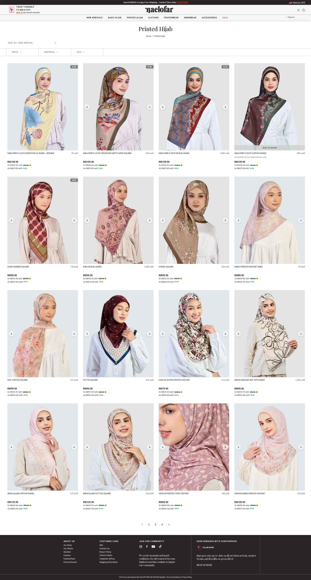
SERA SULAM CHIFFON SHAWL (20, 493)
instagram (140, 547)
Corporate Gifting (107, 559)
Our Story (67, 545)
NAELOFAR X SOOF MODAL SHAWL (174, 153)
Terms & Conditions (173, 577)
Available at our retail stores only (250, 157)
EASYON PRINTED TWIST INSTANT (174, 493)
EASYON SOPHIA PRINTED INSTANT (174, 380)
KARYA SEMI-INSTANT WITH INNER (249, 380)
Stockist (67, 552)
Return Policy (105, 552)
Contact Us (104, 548)
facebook (146, 547)
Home (149, 36)
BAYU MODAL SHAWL (92, 267)
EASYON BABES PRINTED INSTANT (249, 493)
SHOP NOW (175, 2)
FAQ (101, 545)
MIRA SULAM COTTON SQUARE (97, 493)
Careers (67, 555)
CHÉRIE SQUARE (166, 267)
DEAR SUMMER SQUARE (18, 267)
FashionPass (69, 559)
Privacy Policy (187, 577)
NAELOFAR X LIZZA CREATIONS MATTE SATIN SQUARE (107, 153)
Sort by (12, 43)
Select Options (118, 145)
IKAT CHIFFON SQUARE (17, 380)
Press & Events (70, 562)
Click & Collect (105, 555)
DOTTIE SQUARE (90, 380)
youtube (152, 547)
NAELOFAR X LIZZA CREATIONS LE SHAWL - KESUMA (30, 153)
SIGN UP (19, 12)
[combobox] (298, 17)
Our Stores (68, 548)
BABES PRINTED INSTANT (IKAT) (248, 267)
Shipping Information (108, 562)
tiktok (159, 547)
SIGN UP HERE (204, 565)
